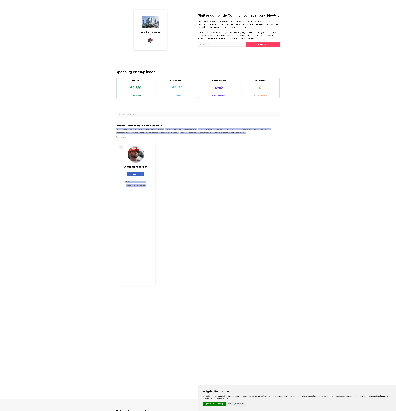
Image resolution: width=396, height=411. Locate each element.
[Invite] (150, 22)
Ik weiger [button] (221, 404)
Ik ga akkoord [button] (209, 404)
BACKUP (136, 162)
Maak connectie (136, 174)
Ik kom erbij (262, 44)
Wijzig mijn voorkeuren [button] (236, 404)
